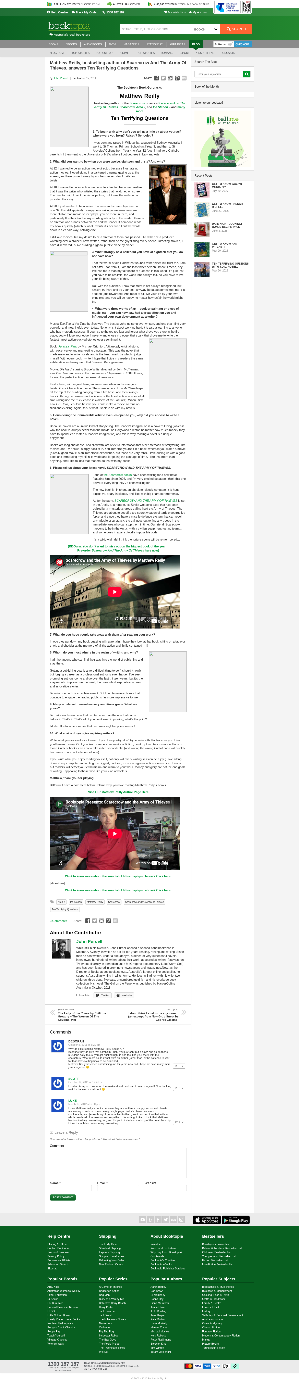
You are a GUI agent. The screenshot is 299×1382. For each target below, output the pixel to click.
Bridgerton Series (109, 1290)
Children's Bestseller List (216, 1252)
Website (127, 995)
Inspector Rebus (108, 1335)
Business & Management (217, 1290)
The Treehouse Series (112, 1347)
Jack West (105, 1315)
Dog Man (104, 1294)
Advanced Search (57, 1264)
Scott (73, 1078)
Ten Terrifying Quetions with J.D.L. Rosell (230, 265)
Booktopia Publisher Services (168, 1268)
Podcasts (227, 52)
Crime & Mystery (212, 1323)
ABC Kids (53, 1286)
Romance (167, 52)
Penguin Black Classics (61, 1327)
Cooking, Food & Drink (215, 1294)
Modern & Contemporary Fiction (221, 1335)
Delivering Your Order (111, 1260)
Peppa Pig (53, 1331)
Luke (72, 1100)
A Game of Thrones (110, 1286)
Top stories (81, 52)
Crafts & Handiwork (213, 1299)
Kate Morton (158, 1319)
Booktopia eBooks (161, 1264)
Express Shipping (109, 1252)
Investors (156, 1244)
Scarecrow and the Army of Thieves (144, 902)
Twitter (105, 995)
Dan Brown (157, 1290)
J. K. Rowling (158, 1311)
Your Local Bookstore (163, 1248)
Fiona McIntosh (160, 1303)
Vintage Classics (57, 1339)
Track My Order (86, 12)
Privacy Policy (55, 1256)
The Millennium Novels (112, 1319)
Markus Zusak (159, 1327)
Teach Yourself (56, 1335)
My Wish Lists (176, 12)
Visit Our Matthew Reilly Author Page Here (118, 792)
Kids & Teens (205, 52)
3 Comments (58, 921)
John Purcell (60, 78)
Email (102, 1183)
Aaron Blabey (158, 1286)
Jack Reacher (107, 1311)
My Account (199, 12)
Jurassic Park (67, 346)
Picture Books (210, 1343)
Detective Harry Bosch (112, 1303)
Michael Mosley (160, 1331)
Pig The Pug (106, 1331)
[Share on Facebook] (156, 78)
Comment (57, 1146)
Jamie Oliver (158, 1307)
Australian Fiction (212, 1319)
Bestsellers (213, 1236)
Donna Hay (157, 1299)
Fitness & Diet (210, 1307)
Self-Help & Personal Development (222, 1315)
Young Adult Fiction (213, 1347)
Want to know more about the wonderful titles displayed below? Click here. (118, 876)
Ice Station (160, 107)
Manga (206, 1339)
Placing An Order (57, 1244)
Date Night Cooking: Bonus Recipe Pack (227, 225)
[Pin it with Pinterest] (177, 78)
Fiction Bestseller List (215, 1260)
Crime (124, 52)
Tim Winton (157, 1347)
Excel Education (57, 1294)
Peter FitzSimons (161, 1339)
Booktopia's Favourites (215, 1244)
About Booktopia (167, 1236)
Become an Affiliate (58, 1260)
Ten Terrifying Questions (65, 909)
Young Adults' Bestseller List (219, 1256)
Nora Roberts (158, 1335)
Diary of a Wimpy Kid (111, 1299)
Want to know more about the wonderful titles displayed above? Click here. (118, 890)
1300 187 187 (115, 12)
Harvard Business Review (62, 1307)
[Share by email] (184, 78)
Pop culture (105, 52)
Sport (185, 52)
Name (55, 1183)
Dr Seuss (52, 1299)
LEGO (51, 1311)
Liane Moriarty (159, 1323)
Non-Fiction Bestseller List (217, 1264)
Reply (179, 1066)
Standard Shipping (110, 1248)
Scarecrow (137, 103)
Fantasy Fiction (211, 1331)
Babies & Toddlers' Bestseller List (222, 1248)
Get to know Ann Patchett (224, 245)
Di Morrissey (158, 1294)
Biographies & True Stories (218, 1286)
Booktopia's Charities (163, 1260)
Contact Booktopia (58, 1248)
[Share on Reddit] (170, 78)
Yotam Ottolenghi (161, 1351)
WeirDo (103, 1351)
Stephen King (158, 1343)
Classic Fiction (211, 1327)
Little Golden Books (59, 1315)
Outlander (104, 1327)
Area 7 (140, 107)
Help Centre (59, 12)
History (206, 1311)
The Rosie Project (109, 1343)
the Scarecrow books (118, 475)
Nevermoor (105, 1323)
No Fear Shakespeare (60, 1323)
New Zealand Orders (111, 1264)
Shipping (107, 1236)
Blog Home (57, 52)
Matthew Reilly (95, 902)
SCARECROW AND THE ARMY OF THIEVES (146, 500)
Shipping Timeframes (111, 1256)
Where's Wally (55, 1343)
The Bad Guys (107, 1339)
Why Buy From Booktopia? (166, 1252)
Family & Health (211, 1303)
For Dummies (55, 1303)
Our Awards (157, 1256)
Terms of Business (58, 1252)
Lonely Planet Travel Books (63, 1319)
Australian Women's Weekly (63, 1290)
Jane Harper (158, 1315)
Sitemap (52, 1268)
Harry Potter (106, 1307)
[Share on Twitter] (163, 78)
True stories (145, 52)
